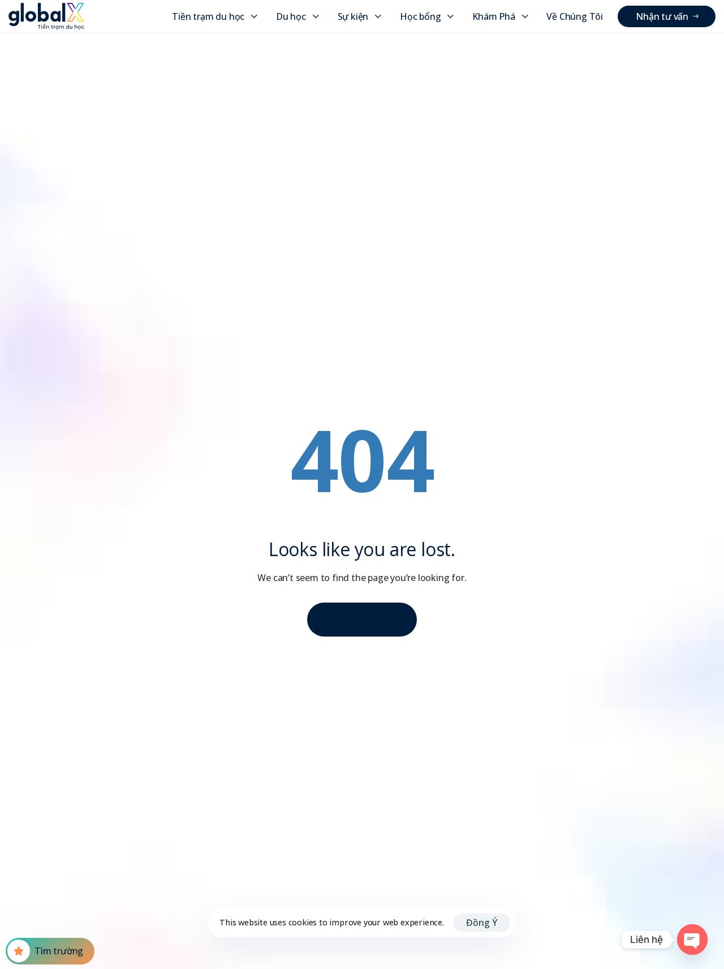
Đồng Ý (481, 922)
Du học (291, 16)
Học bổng (420, 16)
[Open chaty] (692, 939)
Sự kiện (353, 16)
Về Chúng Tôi (574, 16)
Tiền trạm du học (208, 16)
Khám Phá (493, 16)
